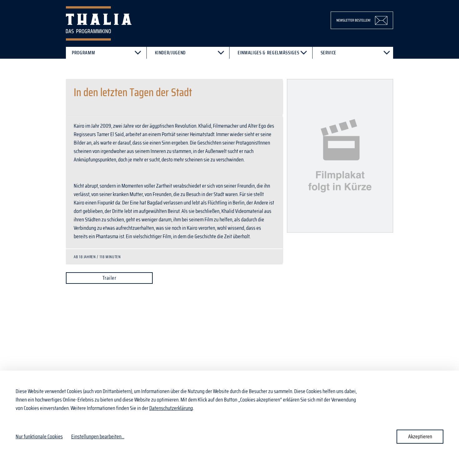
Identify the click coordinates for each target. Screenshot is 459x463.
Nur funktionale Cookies (39, 436)
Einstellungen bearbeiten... (97, 436)
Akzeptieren (420, 436)
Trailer (109, 277)
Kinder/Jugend (170, 53)
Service (329, 53)
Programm (83, 53)
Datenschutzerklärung (171, 408)
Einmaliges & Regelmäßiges (268, 53)
